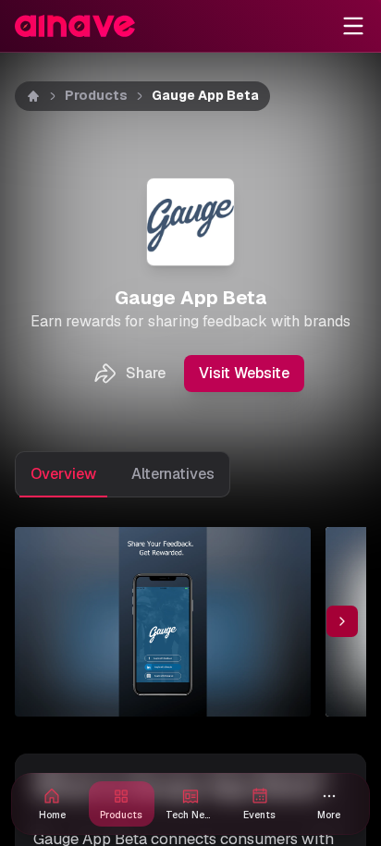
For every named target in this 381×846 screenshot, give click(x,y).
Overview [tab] (63, 474)
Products (96, 95)
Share (146, 373)
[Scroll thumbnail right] (342, 621)
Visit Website (244, 373)
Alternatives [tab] (173, 474)
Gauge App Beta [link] (205, 95)
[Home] (33, 96)
